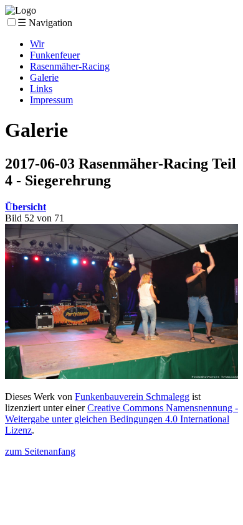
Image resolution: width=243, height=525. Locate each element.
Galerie (44, 77)
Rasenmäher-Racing (70, 66)
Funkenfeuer (55, 55)
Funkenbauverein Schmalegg (132, 396)
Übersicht (25, 207)
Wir (37, 44)
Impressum (51, 100)
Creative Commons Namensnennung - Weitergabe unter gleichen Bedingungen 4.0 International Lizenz (121, 418)
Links (41, 88)
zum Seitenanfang (40, 451)
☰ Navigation (44, 22)
